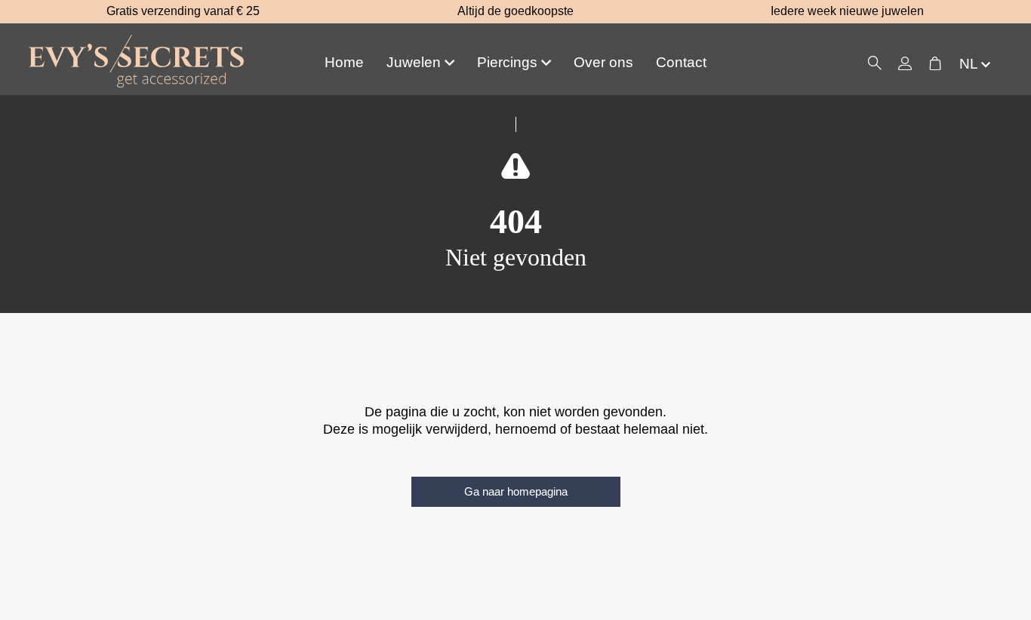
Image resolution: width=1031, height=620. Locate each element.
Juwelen (413, 62)
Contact (681, 62)
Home (344, 62)
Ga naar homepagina (516, 491)
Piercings (507, 62)
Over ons (603, 62)
